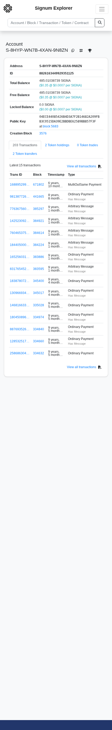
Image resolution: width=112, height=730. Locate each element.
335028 (38, 305)
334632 (38, 353)
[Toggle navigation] (102, 9)
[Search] (99, 22)
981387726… (19, 196)
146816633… (19, 305)
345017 (38, 293)
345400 (38, 281)
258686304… (19, 353)
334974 (38, 317)
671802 (38, 184)
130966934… (19, 293)
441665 (38, 196)
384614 (38, 233)
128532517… (19, 341)
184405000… (19, 245)
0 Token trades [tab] (87, 145)
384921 (38, 221)
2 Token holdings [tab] (57, 145)
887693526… (19, 329)
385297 (38, 209)
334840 (38, 329)
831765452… (19, 269)
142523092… (19, 221)
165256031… (19, 257)
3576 (43, 133)
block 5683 (50, 126)
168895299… (19, 184)
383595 (38, 269)
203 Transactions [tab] (25, 145)
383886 (38, 257)
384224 (38, 245)
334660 (38, 341)
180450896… (19, 317)
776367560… (19, 209)
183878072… (19, 281)
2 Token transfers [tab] (25, 154)
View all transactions (81, 166)
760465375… (19, 233)
